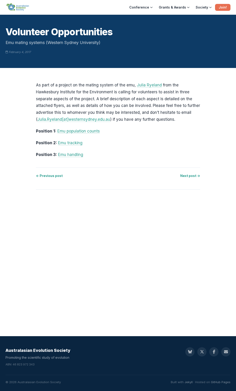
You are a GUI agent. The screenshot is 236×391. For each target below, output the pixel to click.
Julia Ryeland (149, 85)
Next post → (190, 176)
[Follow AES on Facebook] (213, 351)
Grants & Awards (172, 7)
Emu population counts (78, 131)
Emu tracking (70, 143)
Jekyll (189, 382)
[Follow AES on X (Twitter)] (201, 351)
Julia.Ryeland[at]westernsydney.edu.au (73, 119)
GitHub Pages (220, 382)
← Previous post (49, 176)
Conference (139, 7)
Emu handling (70, 154)
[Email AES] (225, 351)
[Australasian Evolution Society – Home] (18, 7)
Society (202, 7)
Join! (223, 7)
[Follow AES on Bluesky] (190, 351)
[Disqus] (118, 258)
